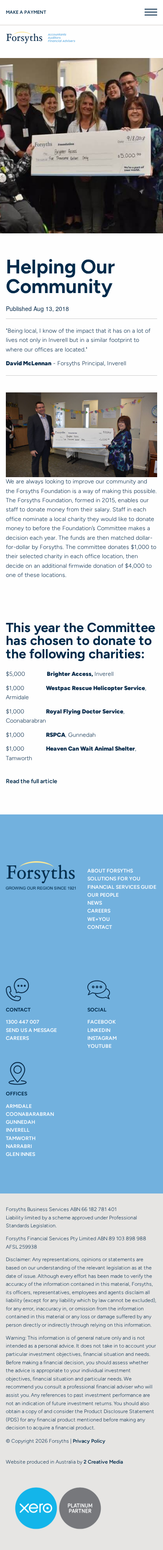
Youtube (99, 1046)
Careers (98, 911)
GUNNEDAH (20, 1122)
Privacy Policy (89, 1441)
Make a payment (26, 12)
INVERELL (18, 1130)
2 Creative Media (103, 1462)
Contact (99, 927)
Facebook (101, 1022)
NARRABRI (19, 1146)
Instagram (102, 1038)
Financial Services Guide (121, 887)
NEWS (94, 903)
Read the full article (31, 781)
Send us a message (31, 1030)
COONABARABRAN (30, 1114)
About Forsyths (110, 870)
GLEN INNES (20, 1154)
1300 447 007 (22, 1022)
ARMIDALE (19, 1106)
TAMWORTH (21, 1138)
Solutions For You (113, 878)
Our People (103, 895)
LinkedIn (98, 1030)
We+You (98, 919)
